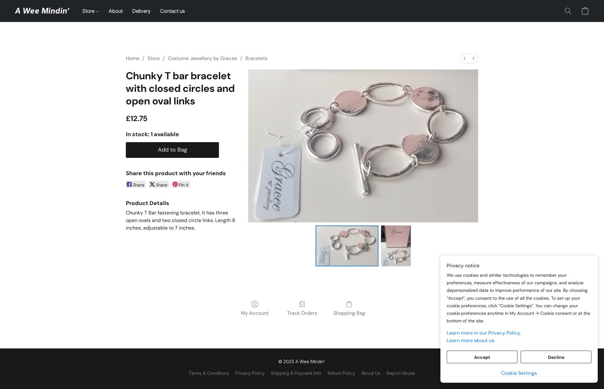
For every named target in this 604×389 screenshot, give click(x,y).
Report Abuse (401, 373)
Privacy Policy (250, 373)
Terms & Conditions (209, 373)
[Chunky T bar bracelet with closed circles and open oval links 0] (347, 245)
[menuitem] (464, 58)
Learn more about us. (471, 340)
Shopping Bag (349, 313)
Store (89, 11)
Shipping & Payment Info (296, 373)
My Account (255, 313)
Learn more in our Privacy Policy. (484, 333)
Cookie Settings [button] (519, 373)
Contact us (172, 11)
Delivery (141, 11)
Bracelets (256, 58)
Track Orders (302, 313)
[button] (42, 11)
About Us (370, 373)
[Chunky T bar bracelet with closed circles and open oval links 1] (396, 245)
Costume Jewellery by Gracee (202, 58)
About (116, 11)
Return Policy (341, 373)
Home (132, 58)
